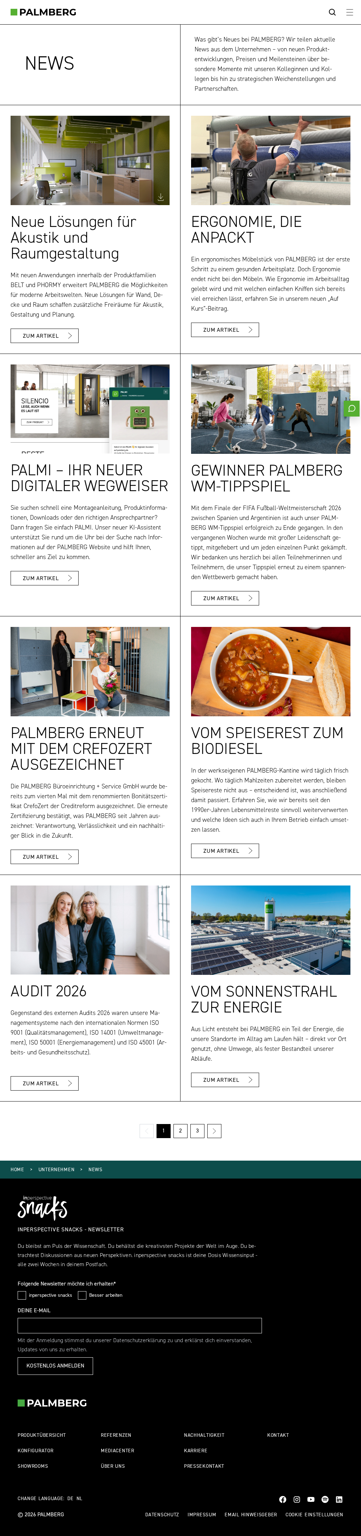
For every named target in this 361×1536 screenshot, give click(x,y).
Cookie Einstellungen (314, 1515)
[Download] (160, 197)
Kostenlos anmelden (55, 1366)
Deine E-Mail (34, 1311)
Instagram (297, 1499)
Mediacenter (117, 1451)
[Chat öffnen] (352, 409)
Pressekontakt (204, 1466)
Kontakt (278, 1435)
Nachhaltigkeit (204, 1435)
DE (70, 1499)
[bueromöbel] (43, 12)
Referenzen (116, 1435)
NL (79, 1499)
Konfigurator (35, 1451)
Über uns (113, 1466)
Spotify (325, 1499)
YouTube (311, 1499)
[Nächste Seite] (214, 1131)
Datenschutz (162, 1515)
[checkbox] (22, 1295)
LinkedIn (339, 1499)
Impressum (202, 1515)
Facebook (283, 1499)
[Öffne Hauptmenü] (349, 12)
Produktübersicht (42, 1435)
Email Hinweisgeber (251, 1515)
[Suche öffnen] (332, 12)
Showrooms (33, 1466)
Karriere (196, 1451)
